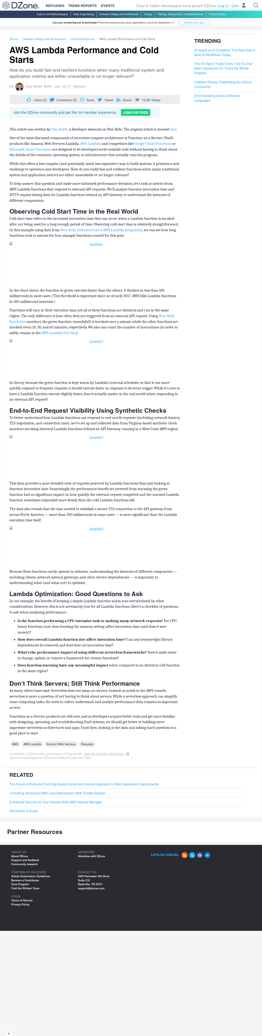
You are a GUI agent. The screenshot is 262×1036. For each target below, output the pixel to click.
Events (107, 5)
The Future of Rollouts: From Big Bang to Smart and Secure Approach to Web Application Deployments (84, 784)
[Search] (256, 5)
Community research (24, 864)
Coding (148, 14)
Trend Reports (82, 5)
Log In (223, 5)
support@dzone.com (91, 888)
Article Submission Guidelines (30, 876)
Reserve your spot (194, 22)
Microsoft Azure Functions (30, 149)
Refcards (55, 5)
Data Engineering (83, 14)
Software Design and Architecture (118, 14)
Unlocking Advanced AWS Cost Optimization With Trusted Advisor (57, 793)
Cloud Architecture (83, 39)
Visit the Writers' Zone (25, 888)
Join (235, 5)
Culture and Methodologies (52, 14)
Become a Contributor (25, 880)
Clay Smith (33, 86)
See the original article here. (104, 753)
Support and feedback (25, 860)
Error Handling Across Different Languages (217, 98)
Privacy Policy (20, 904)
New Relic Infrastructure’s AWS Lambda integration (101, 230)
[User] (244, 5)
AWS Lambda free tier (59, 333)
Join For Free (135, 112)
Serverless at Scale (23, 811)
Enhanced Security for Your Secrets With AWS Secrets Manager (55, 802)
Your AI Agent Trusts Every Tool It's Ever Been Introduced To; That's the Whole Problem (223, 68)
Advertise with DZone (91, 856)
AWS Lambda (90, 143)
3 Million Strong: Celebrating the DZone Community (223, 84)
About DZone (19, 856)
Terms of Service (22, 900)
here (173, 129)
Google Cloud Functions (153, 143)
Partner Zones (217, 14)
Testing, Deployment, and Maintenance (180, 14)
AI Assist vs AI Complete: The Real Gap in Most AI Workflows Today (224, 52)
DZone (13, 39)
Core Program (20, 884)
